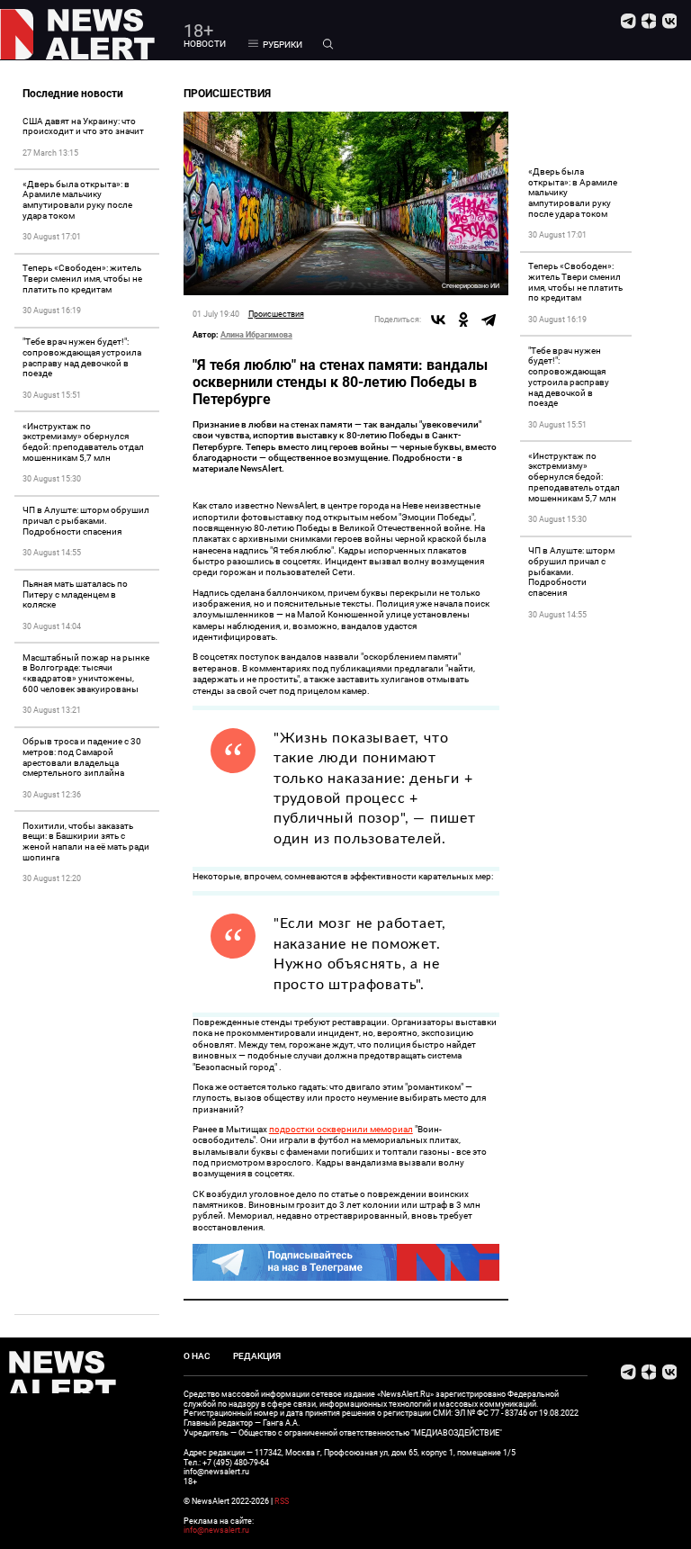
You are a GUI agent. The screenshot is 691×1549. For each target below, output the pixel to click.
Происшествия (276, 314)
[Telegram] (488, 319)
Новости (205, 44)
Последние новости (72, 93)
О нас (197, 1356)
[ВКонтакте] (438, 319)
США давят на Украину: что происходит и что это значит (83, 126)
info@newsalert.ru (216, 1530)
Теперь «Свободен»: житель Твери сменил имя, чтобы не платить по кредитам (82, 278)
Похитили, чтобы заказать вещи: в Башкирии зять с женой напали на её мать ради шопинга (85, 841)
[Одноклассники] (463, 319)
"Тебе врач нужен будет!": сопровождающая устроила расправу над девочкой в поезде (81, 357)
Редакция (257, 1356)
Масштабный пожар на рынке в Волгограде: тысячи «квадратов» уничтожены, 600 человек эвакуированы (85, 673)
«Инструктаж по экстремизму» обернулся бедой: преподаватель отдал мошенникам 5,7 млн (83, 442)
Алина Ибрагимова (256, 334)
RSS (281, 1501)
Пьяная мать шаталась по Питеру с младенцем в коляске (75, 594)
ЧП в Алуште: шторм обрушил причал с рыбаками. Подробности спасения (85, 520)
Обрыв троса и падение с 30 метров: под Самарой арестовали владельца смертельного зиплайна (81, 757)
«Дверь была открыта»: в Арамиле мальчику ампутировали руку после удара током (77, 200)
